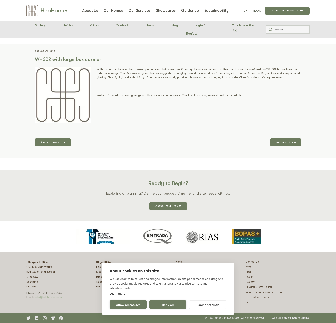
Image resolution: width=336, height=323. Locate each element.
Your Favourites (243, 27)
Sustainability (216, 10)
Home (179, 261)
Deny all (168, 305)
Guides (67, 25)
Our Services (139, 10)
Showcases (166, 10)
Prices (94, 25)
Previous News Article (52, 142)
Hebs (54, 10)
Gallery (40, 25)
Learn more (117, 293)
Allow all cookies (128, 305)
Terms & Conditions (257, 297)
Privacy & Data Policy (259, 286)
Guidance (190, 10)
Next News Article (286, 142)
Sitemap (250, 302)
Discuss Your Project (168, 205)
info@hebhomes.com (48, 297)
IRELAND (256, 10)
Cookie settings (207, 305)
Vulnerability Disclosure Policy (264, 291)
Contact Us (122, 28)
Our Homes (113, 10)
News (151, 25)
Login (199, 25)
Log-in (250, 276)
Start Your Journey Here (287, 10)
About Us (90, 10)
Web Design (279, 317)
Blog (175, 25)
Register (192, 33)
